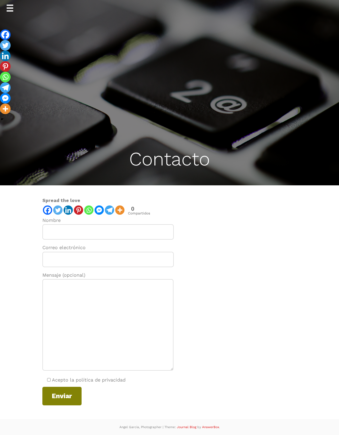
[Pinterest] (78, 210)
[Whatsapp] (88, 210)
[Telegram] (109, 210)
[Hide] (2, 119)
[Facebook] (47, 210)
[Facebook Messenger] (99, 210)
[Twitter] (58, 210)
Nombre (51, 220)
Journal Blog (187, 427)
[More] (119, 210)
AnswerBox (210, 427)
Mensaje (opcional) (63, 275)
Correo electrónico (64, 247)
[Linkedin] (68, 210)
